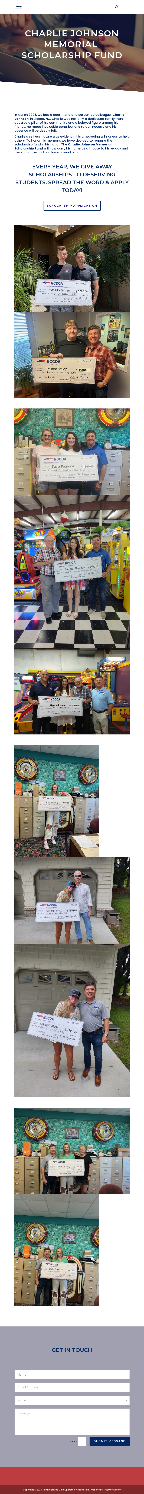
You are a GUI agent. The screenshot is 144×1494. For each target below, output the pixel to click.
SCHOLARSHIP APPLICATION (72, 205)
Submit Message (109, 1441)
